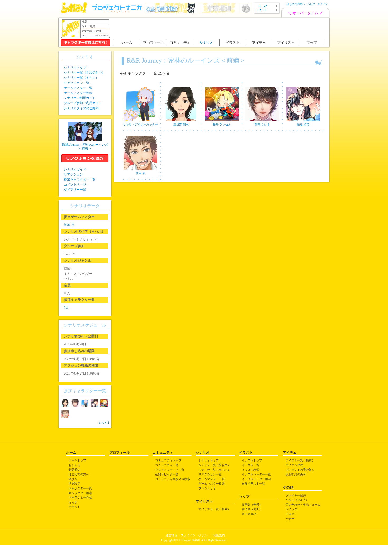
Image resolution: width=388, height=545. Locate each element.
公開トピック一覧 (166, 474)
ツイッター (293, 509)
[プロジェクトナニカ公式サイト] (117, 12)
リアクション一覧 (76, 83)
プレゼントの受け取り (300, 469)
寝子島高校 (249, 513)
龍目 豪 (140, 173)
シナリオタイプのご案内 (81, 108)
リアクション (73, 174)
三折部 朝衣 (181, 124)
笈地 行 (69, 225)
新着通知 (74, 469)
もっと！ (104, 422)
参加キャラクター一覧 (80, 179)
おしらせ (74, 465)
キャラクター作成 (80, 497)
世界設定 (74, 483)
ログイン (322, 4)
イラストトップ (252, 460)
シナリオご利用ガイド (80, 98)
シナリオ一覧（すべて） (81, 77)
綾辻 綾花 (303, 124)
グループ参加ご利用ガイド (83, 103)
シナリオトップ (75, 67)
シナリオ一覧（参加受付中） (84, 72)
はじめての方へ (296, 4)
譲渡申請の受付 (296, 474)
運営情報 (171, 535)
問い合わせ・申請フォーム (303, 504)
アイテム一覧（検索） (300, 460)
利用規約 (219, 535)
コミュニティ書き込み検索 (172, 479)
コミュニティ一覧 (166, 465)
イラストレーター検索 (256, 479)
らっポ (73, 502)
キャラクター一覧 (80, 488)
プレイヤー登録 (296, 495)
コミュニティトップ (168, 460)
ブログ (290, 513)
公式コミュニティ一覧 (169, 469)
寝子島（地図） (252, 509)
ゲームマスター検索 (78, 93)
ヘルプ (311, 4)
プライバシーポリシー (195, 535)
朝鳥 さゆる (262, 124)
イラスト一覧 (250, 465)
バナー (290, 518)
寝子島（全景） (252, 504)
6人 (66, 308)
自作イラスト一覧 (253, 483)
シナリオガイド (75, 169)
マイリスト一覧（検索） (214, 509)
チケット (74, 506)
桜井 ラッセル (222, 124)
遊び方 (73, 479)
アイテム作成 (294, 465)
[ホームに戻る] (74, 12)
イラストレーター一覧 (256, 474)
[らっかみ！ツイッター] (171, 12)
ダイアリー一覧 (75, 190)
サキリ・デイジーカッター (140, 124)
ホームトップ (77, 460)
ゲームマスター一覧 (78, 88)
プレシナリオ (207, 488)
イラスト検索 (250, 469)
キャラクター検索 (80, 493)
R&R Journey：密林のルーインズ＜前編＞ (85, 146)
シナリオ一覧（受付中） (214, 465)
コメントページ (75, 184)
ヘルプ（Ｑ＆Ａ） (297, 499)
